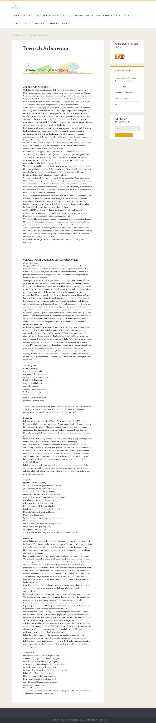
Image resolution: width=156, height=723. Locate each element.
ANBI (31, 15)
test (116, 104)
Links (117, 15)
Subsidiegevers (103, 15)
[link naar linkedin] (122, 61)
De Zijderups (19, 15)
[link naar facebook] (117, 61)
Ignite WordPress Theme (65, 720)
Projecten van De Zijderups (50, 15)
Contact (127, 15)
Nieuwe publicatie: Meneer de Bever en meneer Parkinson (125, 79)
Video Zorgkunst (22, 24)
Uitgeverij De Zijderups (80, 15)
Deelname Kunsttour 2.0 (123, 93)
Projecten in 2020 (121, 99)
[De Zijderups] (58, 80)
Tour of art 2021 (120, 87)
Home (15, 35)
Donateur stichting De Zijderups (52, 24)
